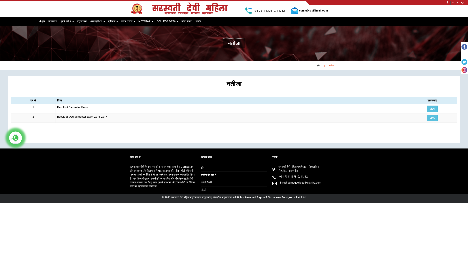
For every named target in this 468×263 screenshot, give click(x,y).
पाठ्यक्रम (82, 21)
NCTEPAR (144, 21)
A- (453, 2)
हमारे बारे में (66, 21)
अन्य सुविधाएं (96, 21)
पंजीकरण (52, 21)
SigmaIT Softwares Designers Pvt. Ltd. (281, 197)
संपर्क (198, 21)
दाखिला (111, 21)
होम (43, 21)
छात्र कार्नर (127, 21)
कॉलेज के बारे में (208, 175)
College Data (166, 21)
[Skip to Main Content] (447, 2)
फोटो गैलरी (187, 21)
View (432, 108)
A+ (462, 2)
